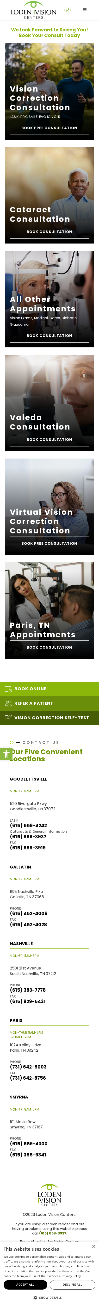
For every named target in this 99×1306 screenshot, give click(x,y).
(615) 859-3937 (52, 1233)
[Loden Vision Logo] (49, 1195)
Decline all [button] (72, 1285)
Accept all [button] (25, 1285)
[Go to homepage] (32, 10)
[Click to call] (67, 10)
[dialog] (49, 1273)
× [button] (93, 1247)
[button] (6, 754)
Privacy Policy (71, 1276)
